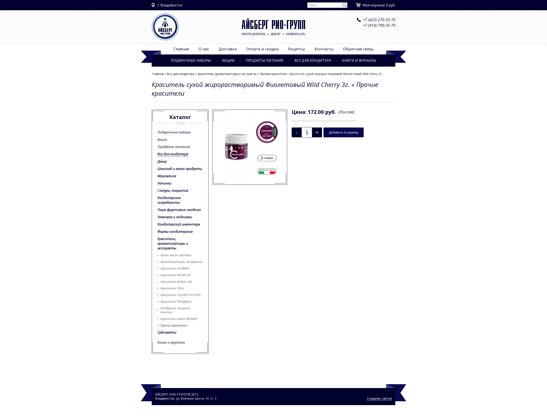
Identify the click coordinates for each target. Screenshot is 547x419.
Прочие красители (273, 74)
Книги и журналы (359, 60)
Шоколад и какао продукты (179, 168)
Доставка (228, 48)
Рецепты (296, 48)
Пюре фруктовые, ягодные (179, 209)
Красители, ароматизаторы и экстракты (227, 74)
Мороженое (166, 176)
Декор (162, 161)
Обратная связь (358, 48)
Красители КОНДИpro (176, 301)
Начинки (164, 183)
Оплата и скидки (262, 48)
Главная (181, 48)
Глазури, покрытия (172, 190)
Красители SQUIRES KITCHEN (180, 295)
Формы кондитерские (175, 231)
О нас (204, 48)
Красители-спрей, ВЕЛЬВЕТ (179, 319)
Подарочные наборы (191, 60)
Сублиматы (166, 332)
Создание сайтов (379, 398)
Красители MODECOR (175, 275)
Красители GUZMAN (174, 268)
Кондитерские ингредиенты (169, 200)
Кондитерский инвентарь (178, 224)
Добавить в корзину (343, 132)
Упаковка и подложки (174, 217)
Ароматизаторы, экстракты (181, 262)
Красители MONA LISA (176, 282)
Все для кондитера (312, 60)
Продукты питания (264, 60)
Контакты (324, 48)
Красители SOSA (172, 288)
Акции (228, 60)
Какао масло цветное (175, 255)
